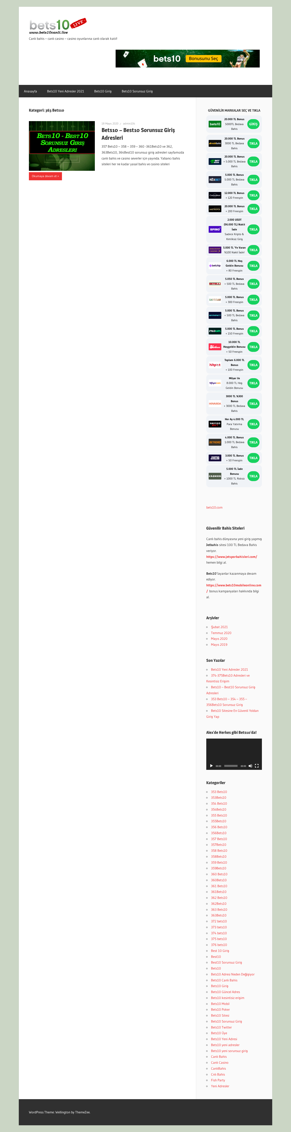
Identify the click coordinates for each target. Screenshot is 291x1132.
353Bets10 (218, 797)
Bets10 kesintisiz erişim (227, 998)
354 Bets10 (219, 803)
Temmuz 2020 (221, 633)
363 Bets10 (219, 909)
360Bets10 (219, 880)
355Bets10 (218, 821)
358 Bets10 (219, 850)
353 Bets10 (219, 792)
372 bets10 (219, 921)
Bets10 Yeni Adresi (224, 1039)
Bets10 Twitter (221, 1027)
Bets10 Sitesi (220, 1015)
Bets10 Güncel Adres (225, 992)
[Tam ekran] (257, 766)
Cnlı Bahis (218, 1074)
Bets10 (216, 968)
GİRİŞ (253, 124)
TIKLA (253, 143)
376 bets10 (219, 945)
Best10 (216, 956)
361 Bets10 (219, 886)
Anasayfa (30, 91)
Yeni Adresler (220, 1086)
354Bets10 (218, 809)
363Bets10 (218, 915)
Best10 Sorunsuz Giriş (226, 962)
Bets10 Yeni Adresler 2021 (65, 91)
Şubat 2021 (219, 627)
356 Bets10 (219, 827)
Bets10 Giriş (103, 91)
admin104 (129, 123)
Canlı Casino (219, 1062)
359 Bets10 (219, 862)
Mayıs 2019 (219, 644)
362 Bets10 (219, 898)
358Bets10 (218, 856)
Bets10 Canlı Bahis (224, 980)
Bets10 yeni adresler (225, 1045)
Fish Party (218, 1080)
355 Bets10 (219, 815)
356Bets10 (218, 833)
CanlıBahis (218, 1068)
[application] (234, 754)
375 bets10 (219, 939)
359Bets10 (218, 868)
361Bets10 (218, 892)
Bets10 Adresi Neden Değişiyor (233, 974)
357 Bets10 (219, 839)
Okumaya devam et (44, 176)
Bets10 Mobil (220, 1004)
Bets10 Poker (220, 1009)
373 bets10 (219, 927)
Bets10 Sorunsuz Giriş (137, 91)
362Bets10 (218, 903)
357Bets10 (218, 844)
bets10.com (214, 507)
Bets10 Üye (219, 1033)
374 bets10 (219, 933)
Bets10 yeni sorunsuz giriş (229, 1051)
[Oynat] (211, 766)
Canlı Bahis (219, 1056)
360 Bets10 (219, 874)
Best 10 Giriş (220, 951)
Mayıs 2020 (219, 638)
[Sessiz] (250, 766)
